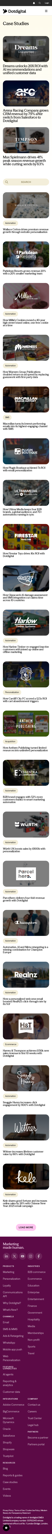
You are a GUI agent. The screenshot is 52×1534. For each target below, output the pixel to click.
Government (35, 1312)
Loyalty (7, 1285)
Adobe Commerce (13, 1404)
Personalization (11, 1278)
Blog (5, 1468)
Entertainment (36, 1299)
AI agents (8, 1374)
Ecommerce (35, 1278)
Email (6, 1322)
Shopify (7, 1442)
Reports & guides (12, 1475)
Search (26, 182)
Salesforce (9, 1435)
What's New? (10, 1309)
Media (31, 1326)
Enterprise (33, 1292)
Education (33, 1285)
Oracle (7, 1429)
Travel (31, 1353)
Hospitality (34, 1319)
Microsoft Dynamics (8, 1420)
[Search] (40, 3)
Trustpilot (8, 1456)
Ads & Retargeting (13, 1336)
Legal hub (33, 1425)
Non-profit (34, 1339)
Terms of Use (20, 1510)
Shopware (8, 1449)
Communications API (13, 1294)
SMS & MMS (10, 1329)
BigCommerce (11, 1411)
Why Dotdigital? (12, 1303)
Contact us (34, 1404)
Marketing (8, 1272)
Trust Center (35, 1418)
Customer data (11, 1392)
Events (6, 1489)
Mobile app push (12, 1349)
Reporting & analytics (9, 1383)
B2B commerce (36, 1272)
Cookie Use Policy (33, 1510)
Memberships (36, 1333)
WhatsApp (9, 1342)
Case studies (10, 1482)
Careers (32, 1411)
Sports (31, 1346)
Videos (7, 1495)
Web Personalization (11, 1358)
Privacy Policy (8, 1510)
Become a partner (38, 1437)
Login (47, 3)
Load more (26, 1227)
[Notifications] (34, 3)
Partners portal (36, 1444)
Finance (32, 1306)
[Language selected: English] (28, 3)
